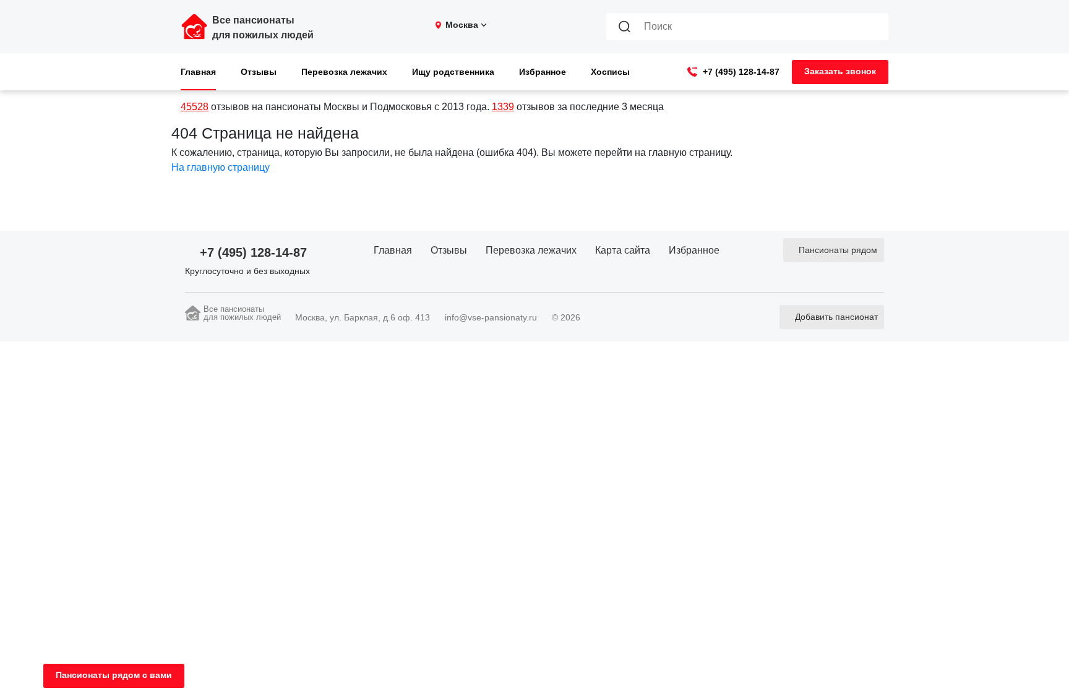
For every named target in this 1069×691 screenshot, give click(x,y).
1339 (503, 106)
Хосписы (610, 72)
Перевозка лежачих (344, 72)
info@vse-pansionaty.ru (491, 317)
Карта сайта (622, 250)
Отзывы (259, 72)
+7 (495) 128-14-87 (741, 72)
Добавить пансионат (836, 317)
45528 (194, 106)
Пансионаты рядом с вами (114, 675)
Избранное (542, 72)
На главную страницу (220, 167)
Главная (198, 72)
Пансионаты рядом (838, 250)
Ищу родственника (453, 72)
